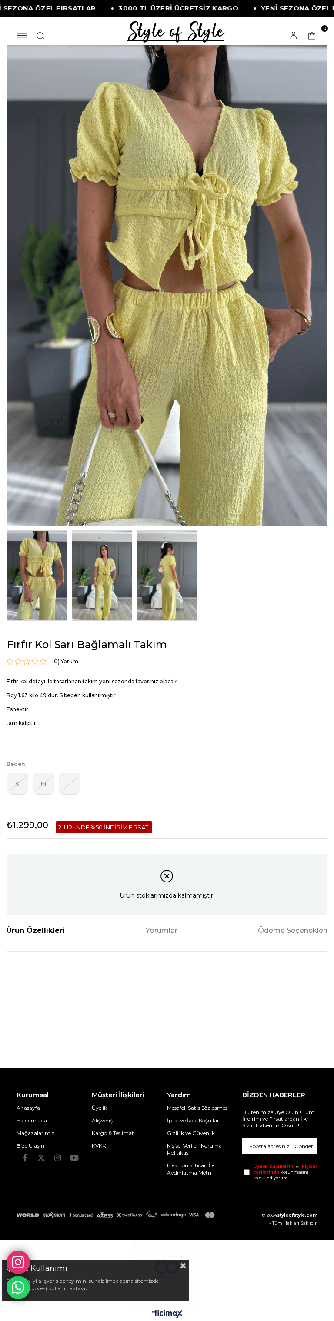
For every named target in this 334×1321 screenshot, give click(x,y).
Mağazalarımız (36, 1133)
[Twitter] (41, 1157)
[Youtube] (74, 1157)
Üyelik (99, 1108)
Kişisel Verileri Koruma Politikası (194, 1149)
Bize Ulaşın (30, 1145)
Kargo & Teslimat (113, 1133)
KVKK (99, 1145)
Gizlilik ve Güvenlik (191, 1133)
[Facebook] (25, 1157)
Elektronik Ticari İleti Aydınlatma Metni (192, 1169)
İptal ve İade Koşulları (193, 1120)
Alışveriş (102, 1120)
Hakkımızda (32, 1120)
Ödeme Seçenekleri (292, 930)
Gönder (303, 1146)
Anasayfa (28, 1108)
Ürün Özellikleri (36, 930)
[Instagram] (58, 1157)
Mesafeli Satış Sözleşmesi (198, 1108)
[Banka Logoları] (117, 1214)
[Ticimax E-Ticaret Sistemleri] (167, 1314)
